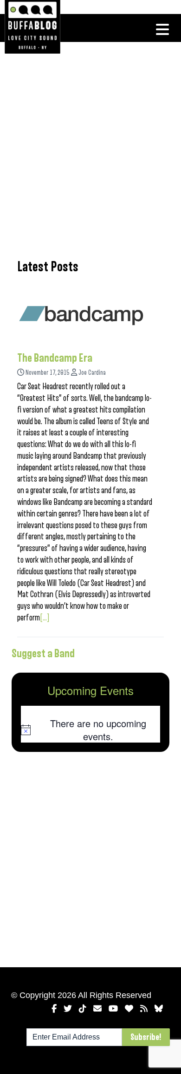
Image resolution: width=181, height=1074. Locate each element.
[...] (45, 617)
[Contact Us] (97, 1008)
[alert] (90, 730)
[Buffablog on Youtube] (113, 1008)
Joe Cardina (92, 372)
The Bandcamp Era (54, 358)
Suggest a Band (43, 653)
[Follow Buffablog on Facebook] (54, 1008)
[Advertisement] (90, 149)
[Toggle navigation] (162, 29)
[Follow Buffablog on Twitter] (68, 1008)
